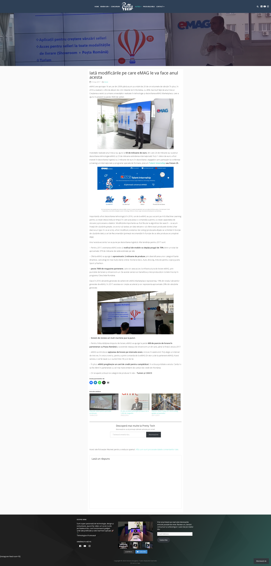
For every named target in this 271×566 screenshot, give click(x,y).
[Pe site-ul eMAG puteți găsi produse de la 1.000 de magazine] (135, 401)
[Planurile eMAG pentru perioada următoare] (103, 401)
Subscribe (163, 540)
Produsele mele (149, 6)
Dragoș (138, 563)
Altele (137, 6)
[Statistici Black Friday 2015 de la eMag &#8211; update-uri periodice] (166, 401)
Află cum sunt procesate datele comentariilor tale (157, 449)
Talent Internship (157, 163)
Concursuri (115, 6)
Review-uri (104, 6)
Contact (159, 6)
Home (97, 6)
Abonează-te (153, 434)
